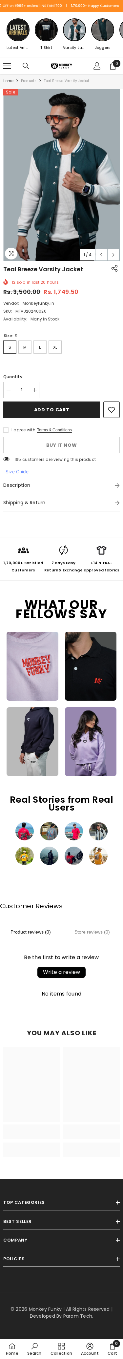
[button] (101, 254)
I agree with (23, 430)
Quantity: (13, 377)
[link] (111, 410)
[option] (61, 175)
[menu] (7, 66)
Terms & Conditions (54, 430)
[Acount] (97, 66)
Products (29, 80)
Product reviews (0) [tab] (30, 932)
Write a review (61, 972)
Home (8, 80)
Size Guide (17, 471)
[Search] (26, 66)
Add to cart (52, 409)
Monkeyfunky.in (38, 303)
